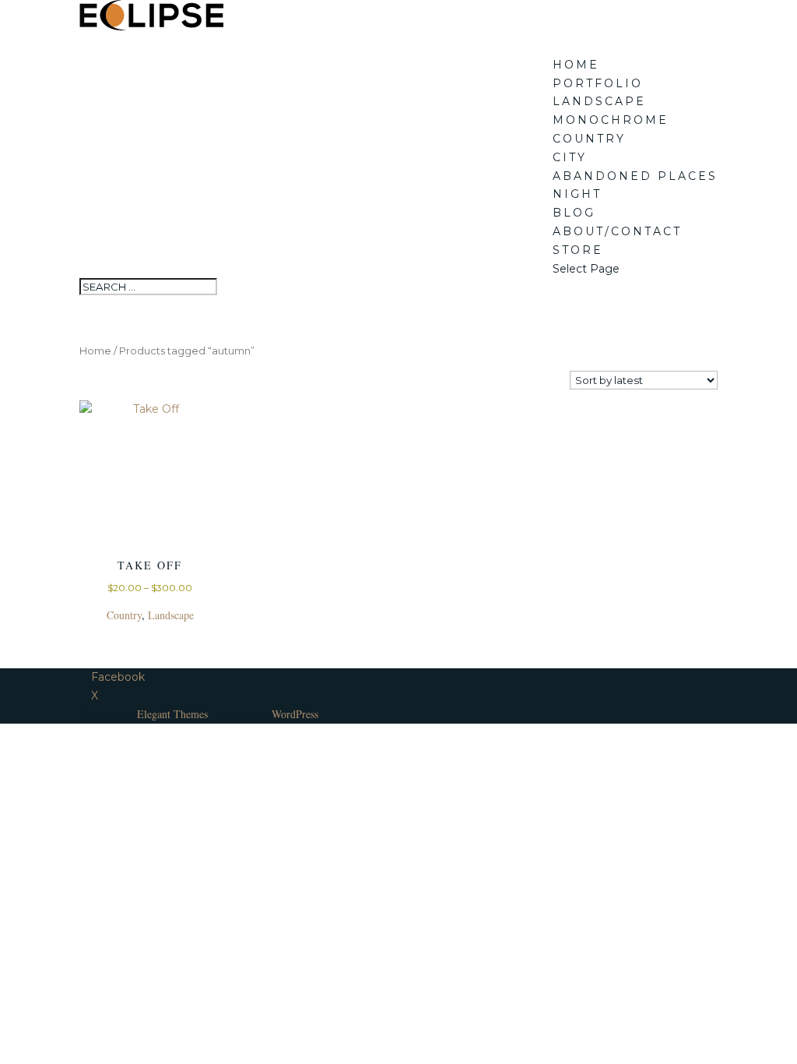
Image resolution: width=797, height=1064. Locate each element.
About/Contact (617, 231)
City (570, 157)
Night (577, 194)
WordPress (295, 713)
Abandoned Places (635, 176)
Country (589, 139)
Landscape (599, 101)
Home (576, 65)
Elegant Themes (172, 713)
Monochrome (611, 120)
